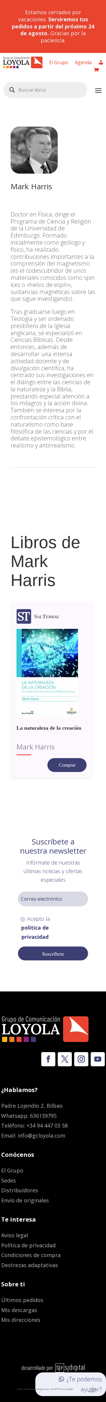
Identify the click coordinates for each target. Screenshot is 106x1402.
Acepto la (35, 927)
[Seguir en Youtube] (98, 1059)
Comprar (67, 765)
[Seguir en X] (65, 1059)
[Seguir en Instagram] (81, 1059)
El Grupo (58, 63)
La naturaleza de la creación (48, 728)
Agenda (83, 63)
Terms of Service (78, 1391)
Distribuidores (19, 1190)
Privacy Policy (82, 1388)
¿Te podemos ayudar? (84, 1384)
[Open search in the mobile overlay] (45, 90)
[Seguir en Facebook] (48, 1059)
